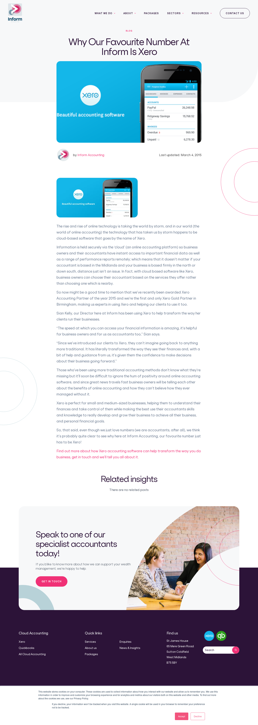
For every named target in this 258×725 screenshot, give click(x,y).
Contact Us (235, 13)
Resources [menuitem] (200, 13)
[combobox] (217, 650)
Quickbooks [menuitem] (26, 648)
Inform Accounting (88, 155)
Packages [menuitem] (151, 13)
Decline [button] (198, 716)
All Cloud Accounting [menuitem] (32, 654)
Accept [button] (181, 716)
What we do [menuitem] (103, 13)
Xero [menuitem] (22, 641)
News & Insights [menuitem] (130, 648)
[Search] (235, 650)
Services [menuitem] (90, 641)
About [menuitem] (128, 13)
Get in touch (52, 581)
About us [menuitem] (91, 648)
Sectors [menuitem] (174, 13)
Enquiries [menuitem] (125, 641)
